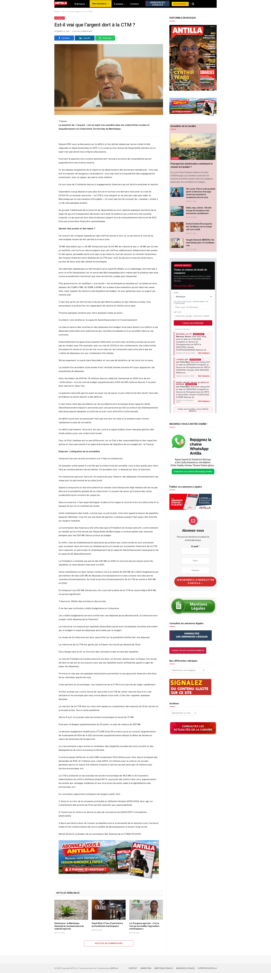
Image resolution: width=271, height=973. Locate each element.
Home (56, 12)
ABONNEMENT (180, 4)
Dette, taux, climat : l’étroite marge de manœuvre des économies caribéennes (198, 210)
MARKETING (146, 968)
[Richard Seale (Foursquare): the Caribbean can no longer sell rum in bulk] (177, 227)
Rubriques (80, 4)
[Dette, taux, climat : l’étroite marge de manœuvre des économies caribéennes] (177, 211)
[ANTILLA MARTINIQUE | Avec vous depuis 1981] (60, 3)
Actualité (59, 18)
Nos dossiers (99, 3)
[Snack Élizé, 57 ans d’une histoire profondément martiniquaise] (108, 910)
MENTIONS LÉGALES (164, 968)
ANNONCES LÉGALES (185, 968)
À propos (118, 4)
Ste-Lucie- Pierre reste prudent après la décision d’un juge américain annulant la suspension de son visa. (200, 193)
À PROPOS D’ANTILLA (207, 968)
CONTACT (133, 968)
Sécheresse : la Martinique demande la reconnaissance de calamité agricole (69, 926)
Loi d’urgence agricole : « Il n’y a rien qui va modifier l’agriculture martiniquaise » (144, 926)
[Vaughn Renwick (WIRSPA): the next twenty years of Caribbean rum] (177, 243)
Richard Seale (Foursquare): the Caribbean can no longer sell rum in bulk (199, 227)
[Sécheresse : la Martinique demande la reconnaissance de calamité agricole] (71, 910)
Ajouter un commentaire (109, 943)
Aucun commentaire (83, 31)
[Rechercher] (193, 3)
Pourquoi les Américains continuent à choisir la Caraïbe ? (191, 165)
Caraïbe (175, 158)
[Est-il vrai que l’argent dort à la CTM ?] (108, 79)
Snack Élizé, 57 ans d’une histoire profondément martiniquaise (107, 924)
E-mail (195, 546)
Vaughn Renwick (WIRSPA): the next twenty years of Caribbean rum (200, 243)
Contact (134, 4)
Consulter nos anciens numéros (188, 650)
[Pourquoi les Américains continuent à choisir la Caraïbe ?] (193, 146)
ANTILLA (114, 968)
